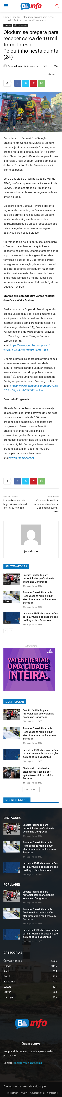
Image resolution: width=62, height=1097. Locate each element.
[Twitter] (25, 83)
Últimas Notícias (20, 25)
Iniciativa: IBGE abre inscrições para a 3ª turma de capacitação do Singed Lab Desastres (40, 617)
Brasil (6, 583)
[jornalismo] (5, 66)
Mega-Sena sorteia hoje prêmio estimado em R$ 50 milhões (15, 504)
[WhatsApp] (41, 83)
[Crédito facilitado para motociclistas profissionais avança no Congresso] (11, 579)
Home (6, 17)
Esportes (16, 17)
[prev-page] (5, 631)
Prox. (7, 668)
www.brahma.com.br (21, 457)
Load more (29, 789)
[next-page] (11, 631)
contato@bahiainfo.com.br (28, 1062)
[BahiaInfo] (31, 6)
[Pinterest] (33, 83)
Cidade (7, 601)
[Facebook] (17, 83)
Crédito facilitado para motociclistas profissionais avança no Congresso (38, 578)
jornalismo (16, 66)
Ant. (50, 668)
